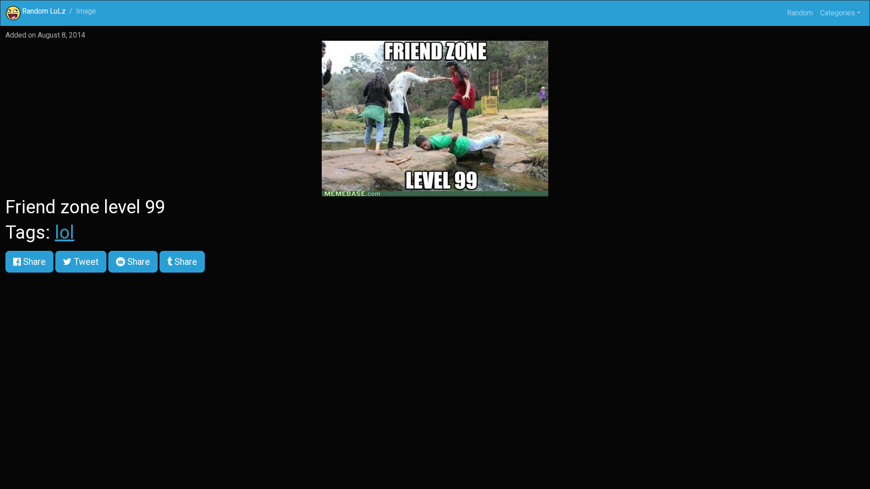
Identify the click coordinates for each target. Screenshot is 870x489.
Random (800, 13)
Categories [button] (837, 13)
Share (33, 261)
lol (64, 232)
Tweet (85, 261)
